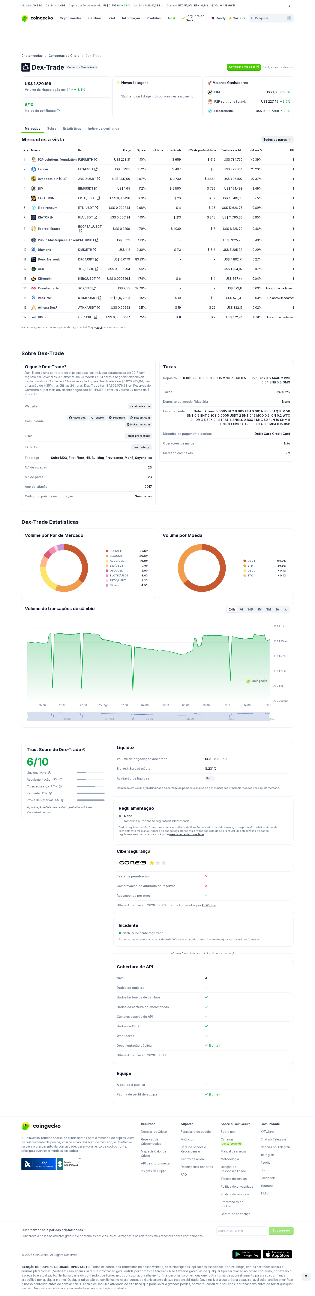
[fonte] (214, 1045)
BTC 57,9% (185, 5)
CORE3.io (209, 905)
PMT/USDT (86, 240)
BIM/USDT (85, 188)
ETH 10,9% (201, 5)
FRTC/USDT (87, 198)
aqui (99, 327)
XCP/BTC (85, 288)
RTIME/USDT (87, 298)
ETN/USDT (86, 208)
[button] (244, 67)
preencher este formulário (186, 834)
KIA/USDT (85, 217)
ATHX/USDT (87, 307)
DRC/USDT (86, 259)
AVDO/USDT (87, 179)
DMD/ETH (85, 249)
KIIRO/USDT (87, 278)
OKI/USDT (85, 317)
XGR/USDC (86, 269)
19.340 (37, 5)
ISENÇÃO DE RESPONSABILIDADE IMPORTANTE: (55, 1267)
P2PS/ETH (85, 159)
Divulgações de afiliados (278, 67)
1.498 (61, 5)
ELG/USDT (86, 169)
